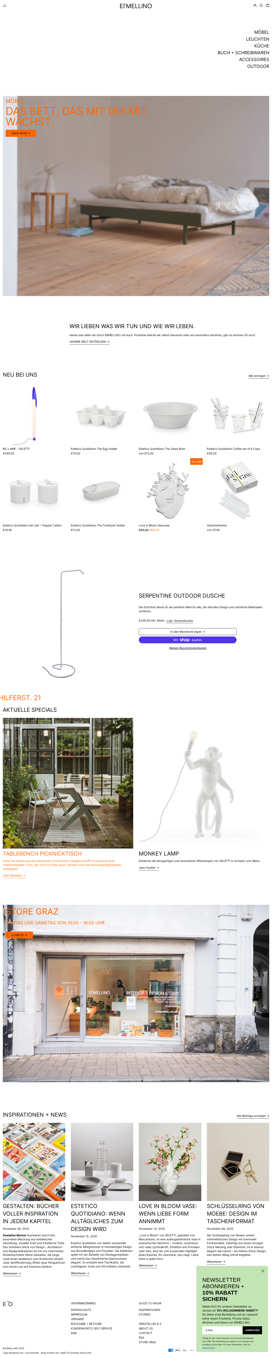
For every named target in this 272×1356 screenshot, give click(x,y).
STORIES (145, 1314)
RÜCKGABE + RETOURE (86, 1323)
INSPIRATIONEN (149, 1310)
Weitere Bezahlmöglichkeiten (187, 648)
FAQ (141, 1337)
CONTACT (145, 1333)
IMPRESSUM (79, 1314)
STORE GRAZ (147, 1342)
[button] (261, 5)
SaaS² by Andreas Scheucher (75, 1352)
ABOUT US (146, 1328)
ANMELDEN (252, 1330)
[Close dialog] (262, 1270)
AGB (73, 1333)
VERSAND (77, 1319)
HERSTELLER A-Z (150, 1323)
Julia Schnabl (32, 1352)
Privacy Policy (208, 1348)
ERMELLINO (11, 1348)
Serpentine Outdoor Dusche (182, 595)
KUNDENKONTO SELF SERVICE (91, 1328)
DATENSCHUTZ (81, 1310)
